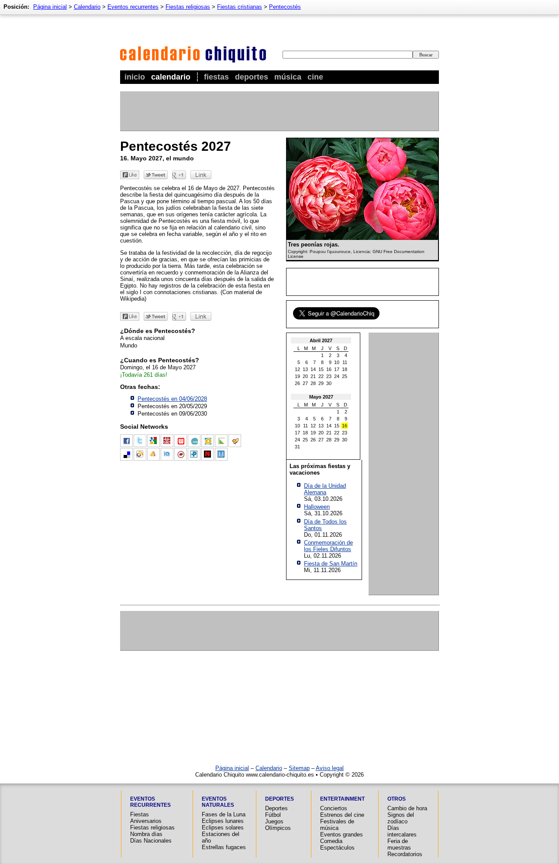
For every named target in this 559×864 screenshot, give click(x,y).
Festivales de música (337, 824)
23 (328, 376)
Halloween (317, 506)
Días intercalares (402, 831)
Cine (315, 77)
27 (305, 383)
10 (336, 362)
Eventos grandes (341, 834)
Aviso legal (330, 768)
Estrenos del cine (342, 815)
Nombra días (146, 834)
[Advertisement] (279, 111)
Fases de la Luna (223, 814)
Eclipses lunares (223, 821)
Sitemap (299, 768)
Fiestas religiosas (188, 6)
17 (336, 369)
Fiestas (216, 77)
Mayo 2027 (321, 396)
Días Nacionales (151, 840)
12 (297, 369)
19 (297, 376)
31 (297, 446)
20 (305, 376)
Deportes (251, 77)
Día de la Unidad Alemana (325, 489)
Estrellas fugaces (224, 847)
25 (344, 376)
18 (344, 369)
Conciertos (333, 808)
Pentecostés (285, 6)
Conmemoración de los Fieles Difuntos (328, 545)
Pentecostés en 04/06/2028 (172, 399)
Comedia (331, 841)
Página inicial (50, 6)
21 (313, 376)
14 (313, 369)
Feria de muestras (399, 844)
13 (305, 369)
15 (321, 369)
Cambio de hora (407, 808)
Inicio (134, 77)
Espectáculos (337, 847)
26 (297, 383)
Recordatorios (404, 854)
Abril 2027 (321, 340)
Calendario (170, 77)
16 (328, 369)
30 (328, 383)
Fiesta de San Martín (330, 563)
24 (336, 376)
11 (344, 362)
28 (313, 383)
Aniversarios (146, 821)
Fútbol (273, 815)
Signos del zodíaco (400, 818)
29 (321, 383)
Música (287, 77)
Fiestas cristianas (239, 6)
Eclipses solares (223, 827)
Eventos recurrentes (133, 6)
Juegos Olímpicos (278, 824)
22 (321, 376)
